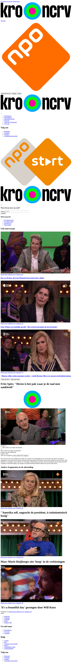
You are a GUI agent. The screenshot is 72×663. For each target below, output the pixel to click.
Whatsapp (7, 618)
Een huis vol (7, 223)
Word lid (3, 21)
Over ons (6, 631)
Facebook (7, 616)
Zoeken (3, 211)
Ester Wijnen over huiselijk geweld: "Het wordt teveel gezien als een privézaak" (29, 327)
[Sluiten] (1, 449)
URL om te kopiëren (6, 455)
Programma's (7, 630)
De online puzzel (9, 220)
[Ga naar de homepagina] (36, 19)
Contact (6, 640)
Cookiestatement (8, 648)
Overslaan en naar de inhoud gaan (10, 1)
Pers (5, 642)
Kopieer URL (8, 622)
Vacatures (7, 633)
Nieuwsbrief (7, 225)
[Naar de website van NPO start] (36, 92)
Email (5, 621)
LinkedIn (6, 619)
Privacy (6, 645)
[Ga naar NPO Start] (36, 185)
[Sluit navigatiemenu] (1, 113)
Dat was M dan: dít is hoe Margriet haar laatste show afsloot (22, 278)
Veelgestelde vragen (9, 647)
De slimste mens (8, 221)
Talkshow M (12, 274)
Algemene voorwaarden (11, 644)
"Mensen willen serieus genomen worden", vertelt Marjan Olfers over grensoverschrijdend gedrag (36, 376)
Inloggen (14, 93)
